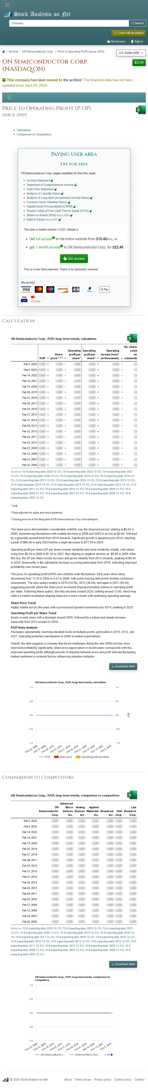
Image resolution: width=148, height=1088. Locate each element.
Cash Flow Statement (40, 189)
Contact (139, 1079)
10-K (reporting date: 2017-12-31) (35, 480)
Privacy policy (102, 1079)
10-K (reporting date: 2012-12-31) (110, 484)
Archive (13, 51)
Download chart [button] (124, 666)
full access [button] (44, 239)
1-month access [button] (47, 247)
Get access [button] (76, 258)
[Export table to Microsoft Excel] (132, 338)
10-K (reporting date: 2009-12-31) (104, 489)
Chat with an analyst (128, 33)
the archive (72, 80)
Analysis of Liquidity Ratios (44, 193)
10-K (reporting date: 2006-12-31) (104, 493)
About (68, 1079)
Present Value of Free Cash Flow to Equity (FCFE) (58, 211)
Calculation (24, 130)
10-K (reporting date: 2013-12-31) (70, 484)
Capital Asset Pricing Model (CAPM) (50, 206)
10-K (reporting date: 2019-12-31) (79, 476)
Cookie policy (123, 1079)
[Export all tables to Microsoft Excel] (141, 109)
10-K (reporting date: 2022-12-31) (82, 471)
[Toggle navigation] (7, 5)
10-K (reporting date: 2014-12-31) (30, 484)
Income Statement (39, 180)
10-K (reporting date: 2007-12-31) (64, 493)
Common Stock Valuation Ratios (47, 202)
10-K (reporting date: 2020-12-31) (39, 476)
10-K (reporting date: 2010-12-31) (64, 489)
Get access (117, 41)
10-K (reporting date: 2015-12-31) (115, 480)
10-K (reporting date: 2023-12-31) (42, 471)
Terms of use (83, 1079)
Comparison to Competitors (34, 134)
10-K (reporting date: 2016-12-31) (75, 480)
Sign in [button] (138, 41)
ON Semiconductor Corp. (38, 51)
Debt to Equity (42, 219)
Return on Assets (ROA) (48, 215)
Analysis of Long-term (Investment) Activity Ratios (58, 198)
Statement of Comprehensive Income (50, 185)
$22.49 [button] (139, 62)
